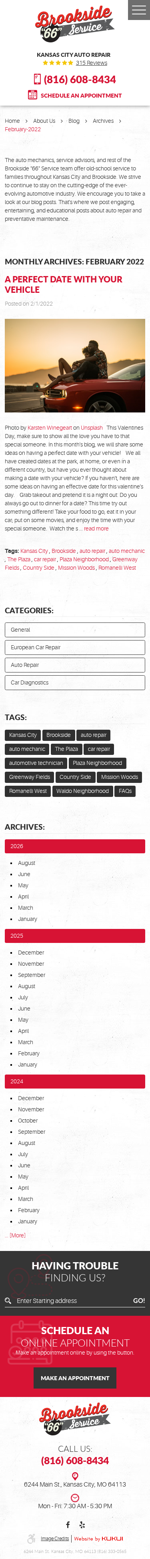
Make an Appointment (75, 1378)
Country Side (38, 567)
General (20, 629)
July (23, 997)
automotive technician (36, 763)
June (24, 874)
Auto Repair (25, 665)
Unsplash (92, 427)
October (28, 1120)
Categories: (29, 610)
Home (12, 121)
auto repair (92, 551)
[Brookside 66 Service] (75, 24)
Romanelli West (117, 567)
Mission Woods (76, 567)
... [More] (15, 1235)
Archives (103, 121)
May (23, 885)
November (31, 964)
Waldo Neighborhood (82, 791)
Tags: (16, 717)
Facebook (68, 1525)
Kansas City (34, 551)
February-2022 (23, 129)
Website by (98, 1539)
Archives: (25, 826)
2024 (16, 1081)
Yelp (82, 1525)
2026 (16, 846)
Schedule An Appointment (81, 95)
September (31, 975)
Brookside (64, 551)
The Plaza (18, 559)
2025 (16, 936)
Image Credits (55, 1538)
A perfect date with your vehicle (63, 284)
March (25, 908)
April (23, 896)
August (26, 863)
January (27, 919)
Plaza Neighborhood (84, 559)
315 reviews (91, 63)
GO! (139, 1301)
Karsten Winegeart (50, 427)
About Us (44, 121)
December (31, 952)
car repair (45, 559)
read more (96, 528)
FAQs (125, 791)
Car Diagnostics (29, 682)
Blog (74, 121)
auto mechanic (127, 551)
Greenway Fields (29, 777)
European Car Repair (35, 647)
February (29, 1053)
